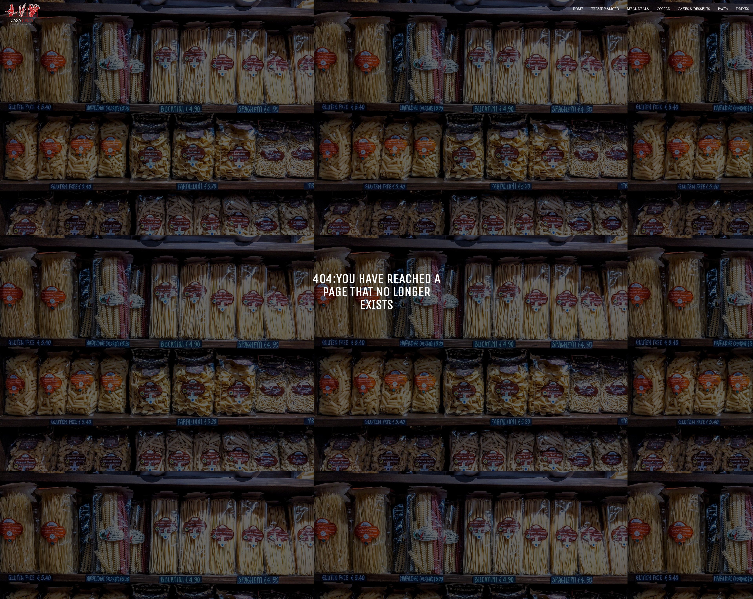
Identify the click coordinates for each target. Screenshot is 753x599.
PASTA (723, 9)
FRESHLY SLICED (605, 9)
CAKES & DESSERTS (694, 9)
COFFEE (663, 9)
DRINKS (742, 9)
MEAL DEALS (638, 9)
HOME (578, 9)
